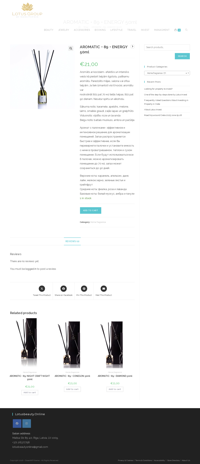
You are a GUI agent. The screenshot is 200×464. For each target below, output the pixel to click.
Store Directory (173, 460)
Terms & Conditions (143, 460)
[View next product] (132, 46)
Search (182, 56)
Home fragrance (98, 222)
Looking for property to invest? (158, 89)
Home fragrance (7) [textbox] (166, 73)
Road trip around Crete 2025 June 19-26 (163, 115)
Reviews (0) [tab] (72, 241)
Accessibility (159, 460)
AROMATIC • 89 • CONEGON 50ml (72, 376)
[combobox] (167, 73)
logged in (30, 268)
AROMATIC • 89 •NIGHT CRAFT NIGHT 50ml (30, 378)
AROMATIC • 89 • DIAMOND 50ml (115, 376)
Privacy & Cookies (125, 460)
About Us (186, 460)
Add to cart (90, 210)
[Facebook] (17, 423)
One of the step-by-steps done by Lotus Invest (165, 94)
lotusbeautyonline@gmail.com (30, 446)
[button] (70, 48)
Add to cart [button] (30, 392)
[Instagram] (26, 423)
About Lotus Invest (153, 109)
